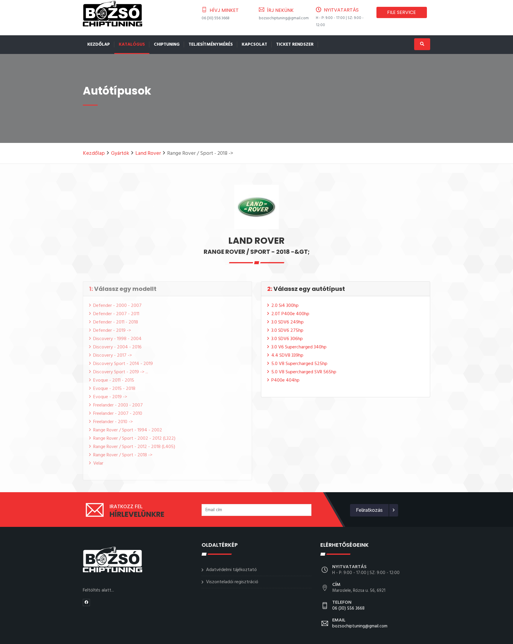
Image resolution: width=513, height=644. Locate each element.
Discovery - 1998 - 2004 (117, 339)
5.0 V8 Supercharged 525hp (299, 364)
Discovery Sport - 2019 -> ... (120, 372)
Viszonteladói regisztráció (232, 582)
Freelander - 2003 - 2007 (118, 405)
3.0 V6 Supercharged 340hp (299, 347)
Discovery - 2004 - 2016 (117, 347)
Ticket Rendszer (295, 44)
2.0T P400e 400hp (290, 314)
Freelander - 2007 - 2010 (117, 413)
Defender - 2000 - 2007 (117, 306)
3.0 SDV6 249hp (287, 322)
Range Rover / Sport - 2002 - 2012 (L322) (134, 438)
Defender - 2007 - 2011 (116, 314)
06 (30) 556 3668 (215, 18)
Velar (98, 463)
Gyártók (120, 153)
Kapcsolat (254, 44)
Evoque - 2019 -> (110, 397)
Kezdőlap (98, 44)
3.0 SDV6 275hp (287, 330)
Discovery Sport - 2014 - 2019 (123, 364)
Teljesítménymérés (211, 44)
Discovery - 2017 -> (112, 355)
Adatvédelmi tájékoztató (231, 570)
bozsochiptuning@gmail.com (284, 18)
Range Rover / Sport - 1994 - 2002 (127, 430)
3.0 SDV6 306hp (287, 339)
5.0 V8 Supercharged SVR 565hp (303, 372)
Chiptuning (167, 44)
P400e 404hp (285, 380)
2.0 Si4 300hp (285, 306)
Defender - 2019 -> (112, 330)
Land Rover (148, 153)
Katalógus (132, 44)
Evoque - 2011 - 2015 (113, 380)
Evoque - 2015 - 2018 (114, 389)
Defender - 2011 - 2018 (115, 322)
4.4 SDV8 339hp (287, 355)
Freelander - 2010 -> (113, 422)
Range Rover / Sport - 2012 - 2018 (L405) (134, 447)
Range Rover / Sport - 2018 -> (122, 455)
